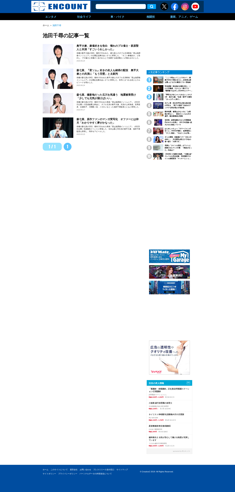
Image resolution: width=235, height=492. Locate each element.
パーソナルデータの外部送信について (95, 474)
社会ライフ (84, 17)
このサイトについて (59, 470)
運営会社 (74, 470)
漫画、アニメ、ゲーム (184, 17)
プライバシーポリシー (67, 474)
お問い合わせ (85, 470)
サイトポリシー (49, 474)
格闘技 (151, 17)
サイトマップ (122, 470)
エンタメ (50, 17)
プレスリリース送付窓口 (103, 470)
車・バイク (118, 17)
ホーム (45, 470)
